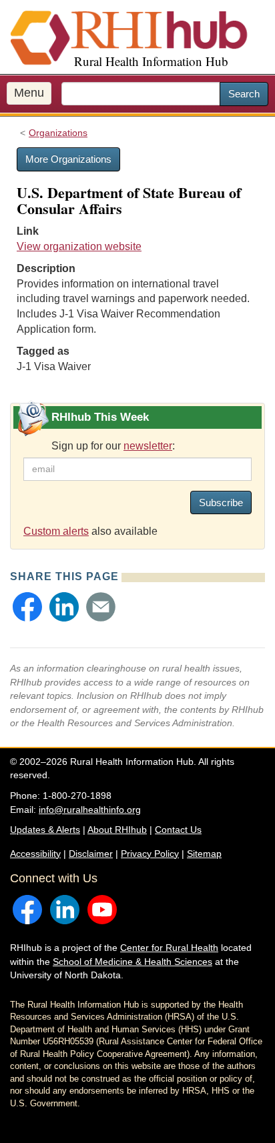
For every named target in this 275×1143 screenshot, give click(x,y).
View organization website (79, 246)
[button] (27, 607)
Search (244, 93)
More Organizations (68, 159)
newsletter (147, 445)
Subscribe (221, 502)
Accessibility (35, 853)
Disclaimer (91, 853)
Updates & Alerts (45, 829)
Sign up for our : (113, 445)
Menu (29, 92)
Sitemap (204, 853)
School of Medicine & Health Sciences (132, 961)
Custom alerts (56, 531)
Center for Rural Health (169, 947)
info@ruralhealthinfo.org (90, 809)
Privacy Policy (150, 853)
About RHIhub (117, 829)
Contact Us (178, 829)
